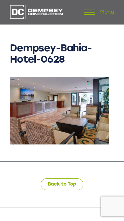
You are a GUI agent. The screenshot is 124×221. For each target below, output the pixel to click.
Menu (107, 12)
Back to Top (62, 184)
